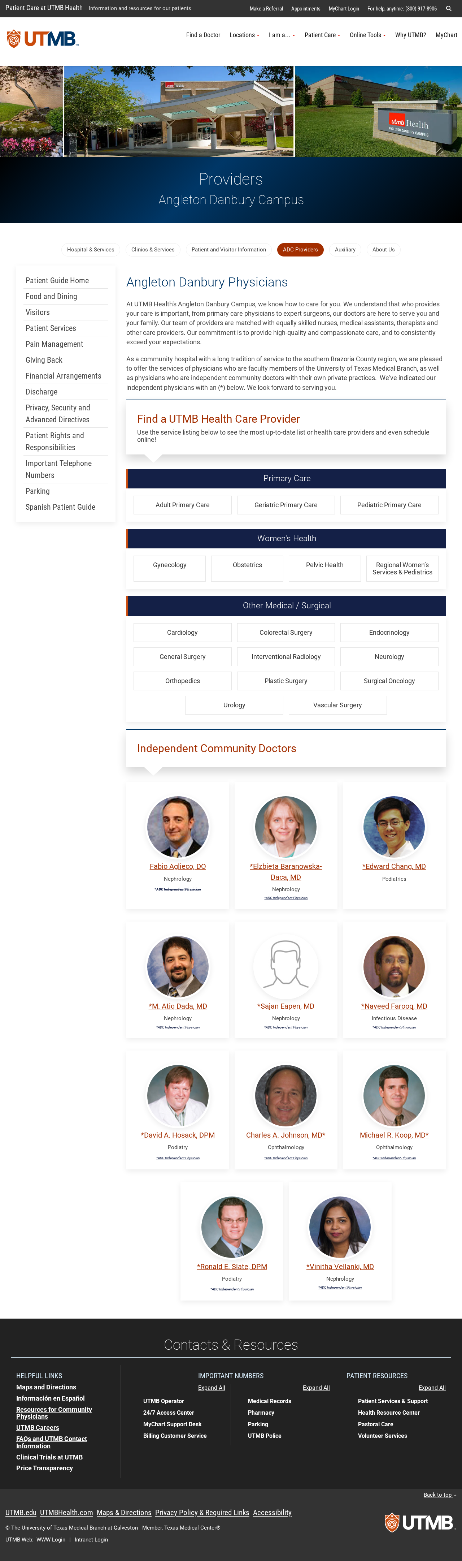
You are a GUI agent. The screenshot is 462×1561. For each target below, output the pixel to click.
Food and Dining (51, 296)
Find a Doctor (203, 35)
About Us (383, 249)
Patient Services (51, 328)
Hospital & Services (90, 249)
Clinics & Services (153, 249)
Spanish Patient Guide (60, 507)
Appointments (306, 8)
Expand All (211, 1388)
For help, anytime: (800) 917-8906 (402, 8)
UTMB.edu (20, 1512)
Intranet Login (91, 1539)
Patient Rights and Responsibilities (55, 441)
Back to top (438, 1495)
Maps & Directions (124, 1512)
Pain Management (54, 344)
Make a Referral (266, 8)
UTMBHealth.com (66, 1512)
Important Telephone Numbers (59, 469)
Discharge (41, 391)
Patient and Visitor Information (229, 249)
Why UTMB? (410, 35)
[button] (449, 8)
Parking (38, 491)
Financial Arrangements (63, 375)
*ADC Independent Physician (177, 889)
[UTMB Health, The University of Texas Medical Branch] (420, 1525)
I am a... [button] (280, 35)
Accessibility (272, 1512)
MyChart (446, 35)
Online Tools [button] (365, 35)
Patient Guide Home (57, 280)
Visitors (38, 312)
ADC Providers (300, 249)
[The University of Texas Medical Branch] (43, 41)
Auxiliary (345, 249)
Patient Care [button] (320, 35)
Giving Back (44, 360)
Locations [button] (242, 35)
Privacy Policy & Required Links (202, 1512)
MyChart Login (344, 8)
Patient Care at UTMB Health (44, 8)
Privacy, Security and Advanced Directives (58, 413)
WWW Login (50, 1539)
